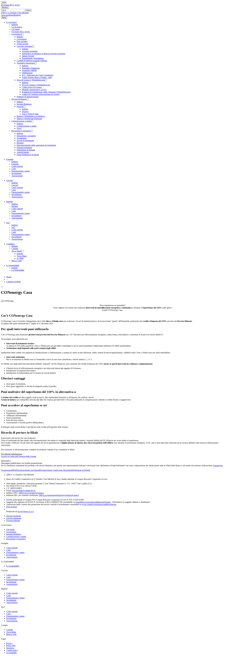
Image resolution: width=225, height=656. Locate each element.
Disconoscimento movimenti (27, 470)
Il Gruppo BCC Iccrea (20, 32)
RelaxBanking (15, 15)
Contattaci (10, 244)
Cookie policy (12, 650)
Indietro (14, 24)
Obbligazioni (27, 73)
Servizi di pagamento (25, 140)
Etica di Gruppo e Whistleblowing (31, 80)
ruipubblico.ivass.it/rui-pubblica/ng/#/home (93, 502)
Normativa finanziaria (26, 63)
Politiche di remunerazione (28, 97)
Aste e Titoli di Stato (30, 114)
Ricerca (5, 7)
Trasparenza (22, 138)
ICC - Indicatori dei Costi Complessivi (37, 75)
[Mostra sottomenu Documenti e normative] (32, 131)
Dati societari (22, 41)
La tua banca (11, 22)
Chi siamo (15, 29)
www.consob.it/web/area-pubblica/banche (99, 504)
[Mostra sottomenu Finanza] (24, 106)
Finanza (20, 106)
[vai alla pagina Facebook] (13, 516)
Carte (13, 169)
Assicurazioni (17, 176)
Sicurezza (10, 648)
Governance (16, 34)
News (19, 128)
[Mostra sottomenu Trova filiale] (22, 251)
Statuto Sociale (28, 56)
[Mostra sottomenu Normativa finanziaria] (36, 63)
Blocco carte (16, 261)
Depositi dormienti (24, 147)
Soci (8, 223)
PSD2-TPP (10, 646)
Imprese (9, 201)
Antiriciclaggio (23, 152)
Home (8, 277)
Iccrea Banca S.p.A (26, 511)
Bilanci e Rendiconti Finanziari (29, 118)
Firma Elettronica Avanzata (28, 154)
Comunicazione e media (21, 121)
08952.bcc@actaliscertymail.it (31, 493)
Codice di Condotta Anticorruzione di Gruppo (41, 94)
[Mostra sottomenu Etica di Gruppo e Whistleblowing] (46, 80)
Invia (4, 2)
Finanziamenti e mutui (20, 171)
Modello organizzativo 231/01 (34, 89)
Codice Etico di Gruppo (32, 87)
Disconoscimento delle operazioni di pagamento (36, 145)
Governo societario (24, 46)
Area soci (5, 15)
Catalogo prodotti (13, 281)
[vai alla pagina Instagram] (13, 518)
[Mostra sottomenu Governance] (22, 34)
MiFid (13, 470)
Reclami (20, 143)
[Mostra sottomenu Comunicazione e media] (32, 121)
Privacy (9, 643)
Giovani (9, 180)
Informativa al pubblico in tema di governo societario (43, 53)
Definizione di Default (26, 150)
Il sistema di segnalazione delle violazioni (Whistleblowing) (46, 92)
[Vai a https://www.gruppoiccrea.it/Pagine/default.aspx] (10, 5)
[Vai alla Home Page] (15, 13)
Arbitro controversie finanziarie (59, 470)
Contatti (14, 248)
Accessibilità (11, 653)
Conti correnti (17, 166)
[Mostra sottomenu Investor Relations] (27, 99)
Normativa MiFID (29, 70)
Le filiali (20, 258)
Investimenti (16, 173)
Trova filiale (16, 251)
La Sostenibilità (12, 265)
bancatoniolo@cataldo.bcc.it (23, 490)
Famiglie (9, 159)
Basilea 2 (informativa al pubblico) (31, 116)
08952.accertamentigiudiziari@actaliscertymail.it (59, 495)
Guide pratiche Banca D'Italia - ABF (37, 77)
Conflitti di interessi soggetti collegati (32, 61)
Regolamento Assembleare (33, 58)
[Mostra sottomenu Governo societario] (33, 46)
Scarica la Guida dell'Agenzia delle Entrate (18, 456)
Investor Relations (18, 99)
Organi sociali (22, 44)
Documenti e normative (21, 131)
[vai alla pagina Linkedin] (13, 520)
